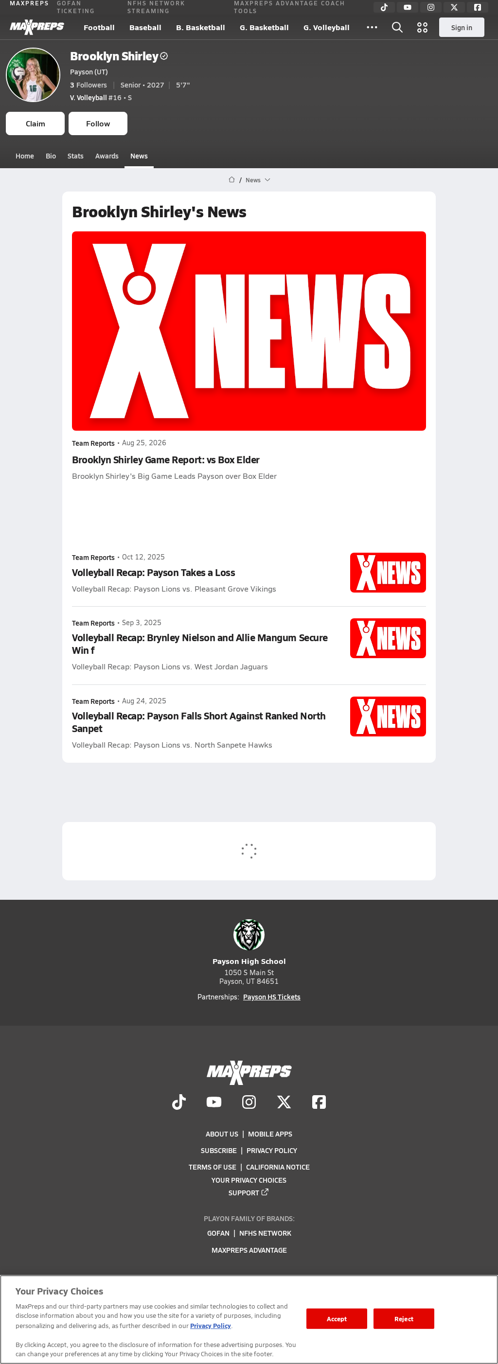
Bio (51, 155)
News (139, 155)
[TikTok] (384, 7)
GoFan (218, 1233)
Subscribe (219, 1150)
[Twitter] (454, 7)
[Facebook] (477, 7)
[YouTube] (407, 7)
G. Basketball (264, 27)
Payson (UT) (89, 71)
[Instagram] (431, 7)
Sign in (461, 27)
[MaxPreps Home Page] (231, 180)
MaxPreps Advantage (249, 1250)
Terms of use (212, 1167)
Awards (107, 155)
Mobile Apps (270, 1133)
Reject (403, 1318)
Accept (337, 1318)
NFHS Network (265, 1233)
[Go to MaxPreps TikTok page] (179, 1103)
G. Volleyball (326, 27)
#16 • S (101, 97)
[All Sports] (372, 27)
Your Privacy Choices (249, 1179)
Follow (98, 123)
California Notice (278, 1167)
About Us (222, 1133)
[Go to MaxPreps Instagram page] (249, 1103)
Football (99, 27)
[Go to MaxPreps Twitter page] (284, 1103)
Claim (35, 123)
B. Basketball (200, 27)
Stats (76, 155)
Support (244, 1192)
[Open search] (397, 27)
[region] (249, 1319)
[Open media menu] (422, 27)
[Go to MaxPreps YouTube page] (214, 1103)
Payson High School (249, 960)
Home (25, 155)
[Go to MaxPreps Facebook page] (319, 1103)
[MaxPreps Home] (37, 27)
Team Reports (93, 442)
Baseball (145, 27)
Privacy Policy (272, 1150)
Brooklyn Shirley (114, 55)
